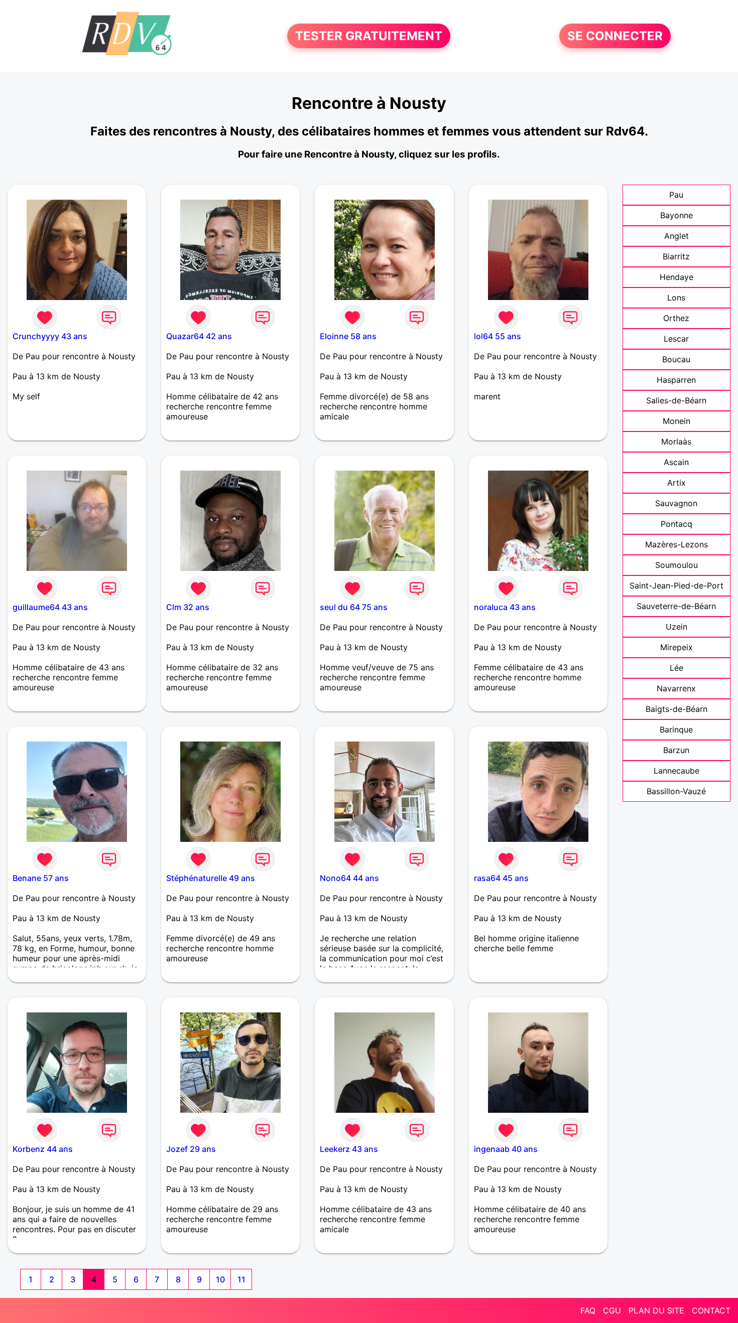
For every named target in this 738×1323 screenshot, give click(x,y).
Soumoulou (676, 565)
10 (220, 1279)
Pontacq (676, 524)
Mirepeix (676, 647)
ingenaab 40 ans (506, 1149)
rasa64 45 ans (501, 878)
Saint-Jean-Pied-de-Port (676, 585)
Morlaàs (676, 441)
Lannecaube (676, 771)
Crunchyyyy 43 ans (50, 336)
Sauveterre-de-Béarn (676, 606)
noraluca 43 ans (505, 607)
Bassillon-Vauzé (676, 791)
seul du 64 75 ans (354, 607)
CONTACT (711, 1310)
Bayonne (676, 215)
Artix (676, 483)
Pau (676, 195)
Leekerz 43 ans (349, 1149)
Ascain (676, 462)
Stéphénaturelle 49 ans (210, 878)
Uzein (676, 627)
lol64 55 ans (497, 336)
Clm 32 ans (187, 607)
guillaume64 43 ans (50, 607)
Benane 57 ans (41, 878)
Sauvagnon (676, 503)
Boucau (676, 359)
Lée (676, 668)
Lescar (676, 339)
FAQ (587, 1310)
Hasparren (676, 380)
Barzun (676, 750)
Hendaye (676, 277)
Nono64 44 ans (349, 878)
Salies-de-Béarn (676, 400)
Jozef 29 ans (191, 1149)
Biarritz (676, 256)
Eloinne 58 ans (348, 336)
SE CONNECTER (615, 36)
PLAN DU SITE (656, 1310)
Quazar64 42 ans (199, 336)
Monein (676, 421)
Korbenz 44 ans (43, 1149)
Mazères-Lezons (676, 544)
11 (241, 1279)
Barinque (676, 729)
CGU (612, 1310)
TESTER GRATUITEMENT (368, 36)
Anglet (676, 236)
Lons (676, 297)
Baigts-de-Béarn (676, 709)
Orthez (676, 318)
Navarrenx (676, 688)
